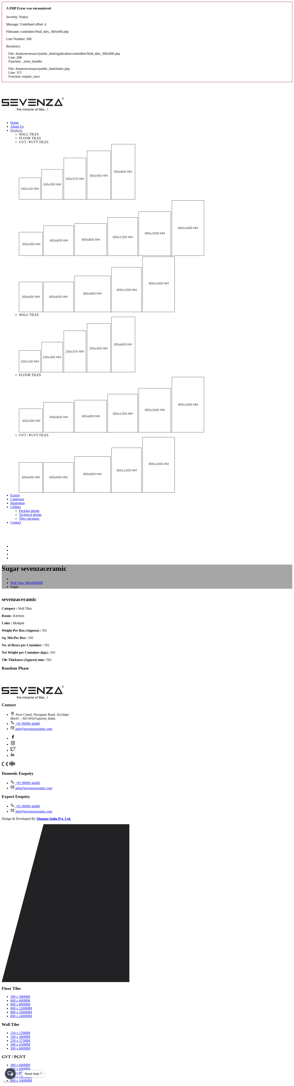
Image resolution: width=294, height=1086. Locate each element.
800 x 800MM (20, 1004)
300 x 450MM (20, 1044)
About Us (17, 126)
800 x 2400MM (21, 1016)
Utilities (15, 507)
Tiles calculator (29, 518)
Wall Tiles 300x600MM (26, 583)
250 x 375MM (20, 1040)
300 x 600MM (20, 1048)
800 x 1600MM (21, 1012)
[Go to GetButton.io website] (10, 1082)
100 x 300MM (20, 1037)
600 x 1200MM (21, 1008)
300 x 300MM (20, 996)
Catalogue (17, 499)
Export (15, 495)
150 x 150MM (20, 1033)
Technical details (30, 514)
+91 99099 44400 (27, 723)
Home (14, 122)
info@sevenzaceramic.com (33, 729)
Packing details (29, 511)
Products (16, 130)
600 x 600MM (20, 1000)
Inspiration (17, 503)
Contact (15, 522)
